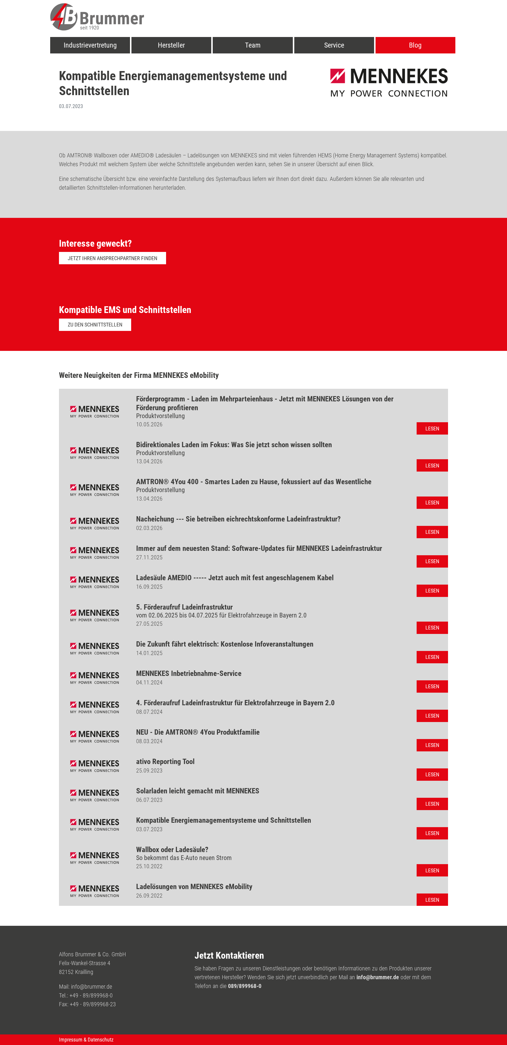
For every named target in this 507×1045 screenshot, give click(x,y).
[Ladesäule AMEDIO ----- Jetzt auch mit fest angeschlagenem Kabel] (94, 582)
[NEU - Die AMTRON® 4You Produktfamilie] (94, 737)
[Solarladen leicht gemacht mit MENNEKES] (94, 795)
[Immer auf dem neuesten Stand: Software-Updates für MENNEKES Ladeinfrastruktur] (94, 553)
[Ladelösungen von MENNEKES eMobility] (94, 891)
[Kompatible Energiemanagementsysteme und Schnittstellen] (94, 825)
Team (253, 45)
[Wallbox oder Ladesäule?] (94, 858)
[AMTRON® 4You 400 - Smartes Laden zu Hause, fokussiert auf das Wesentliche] (94, 490)
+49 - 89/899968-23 (93, 1004)
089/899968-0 (244, 986)
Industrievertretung (90, 45)
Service (334, 45)
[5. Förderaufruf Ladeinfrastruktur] (94, 615)
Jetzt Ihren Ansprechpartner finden (112, 258)
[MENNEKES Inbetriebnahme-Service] (94, 678)
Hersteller (171, 45)
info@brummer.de (91, 986)
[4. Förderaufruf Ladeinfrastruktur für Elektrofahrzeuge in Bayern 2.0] (94, 707)
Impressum (70, 1040)
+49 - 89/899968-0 (91, 995)
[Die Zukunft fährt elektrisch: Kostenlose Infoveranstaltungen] (94, 648)
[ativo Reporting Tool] (94, 766)
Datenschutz (101, 1040)
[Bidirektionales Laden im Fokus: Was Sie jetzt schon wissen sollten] (94, 453)
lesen (432, 428)
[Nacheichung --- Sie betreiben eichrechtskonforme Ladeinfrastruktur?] (94, 523)
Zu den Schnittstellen (95, 325)
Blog (415, 45)
